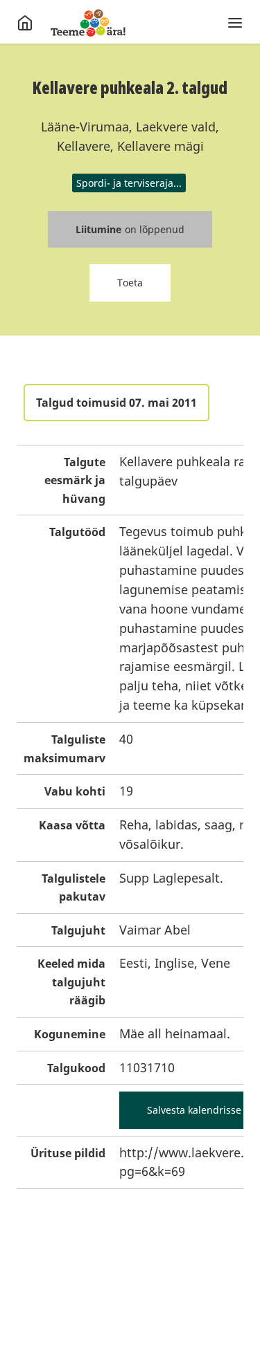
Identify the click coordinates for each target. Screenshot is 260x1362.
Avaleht (88, 23)
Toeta (130, 282)
